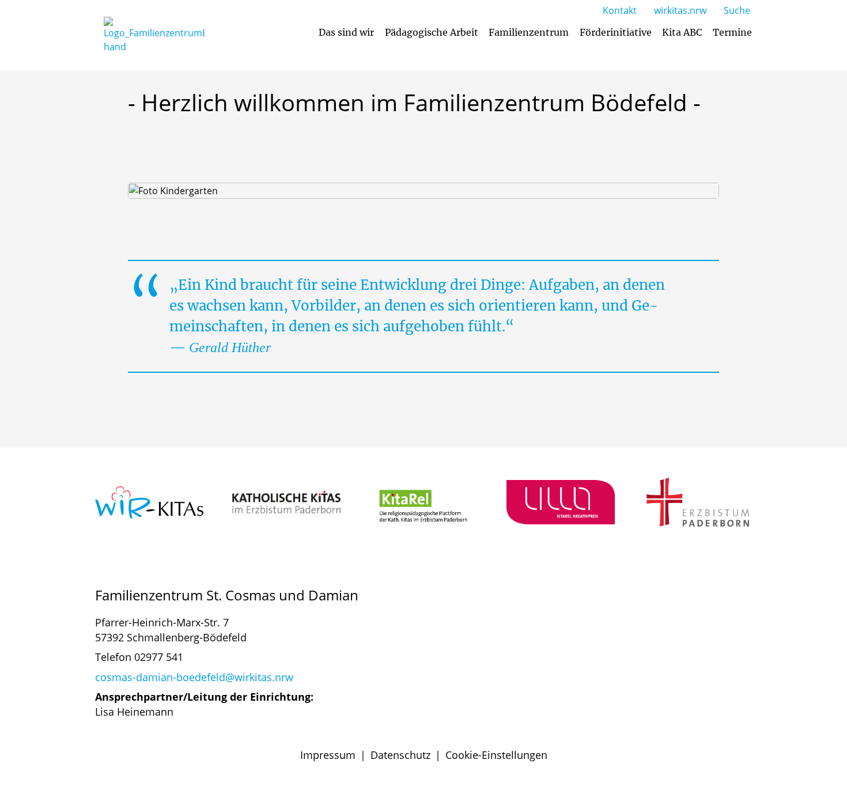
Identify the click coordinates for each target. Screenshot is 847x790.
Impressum (328, 755)
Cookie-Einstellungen (496, 755)
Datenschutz (400, 755)
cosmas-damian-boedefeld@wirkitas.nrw (194, 677)
